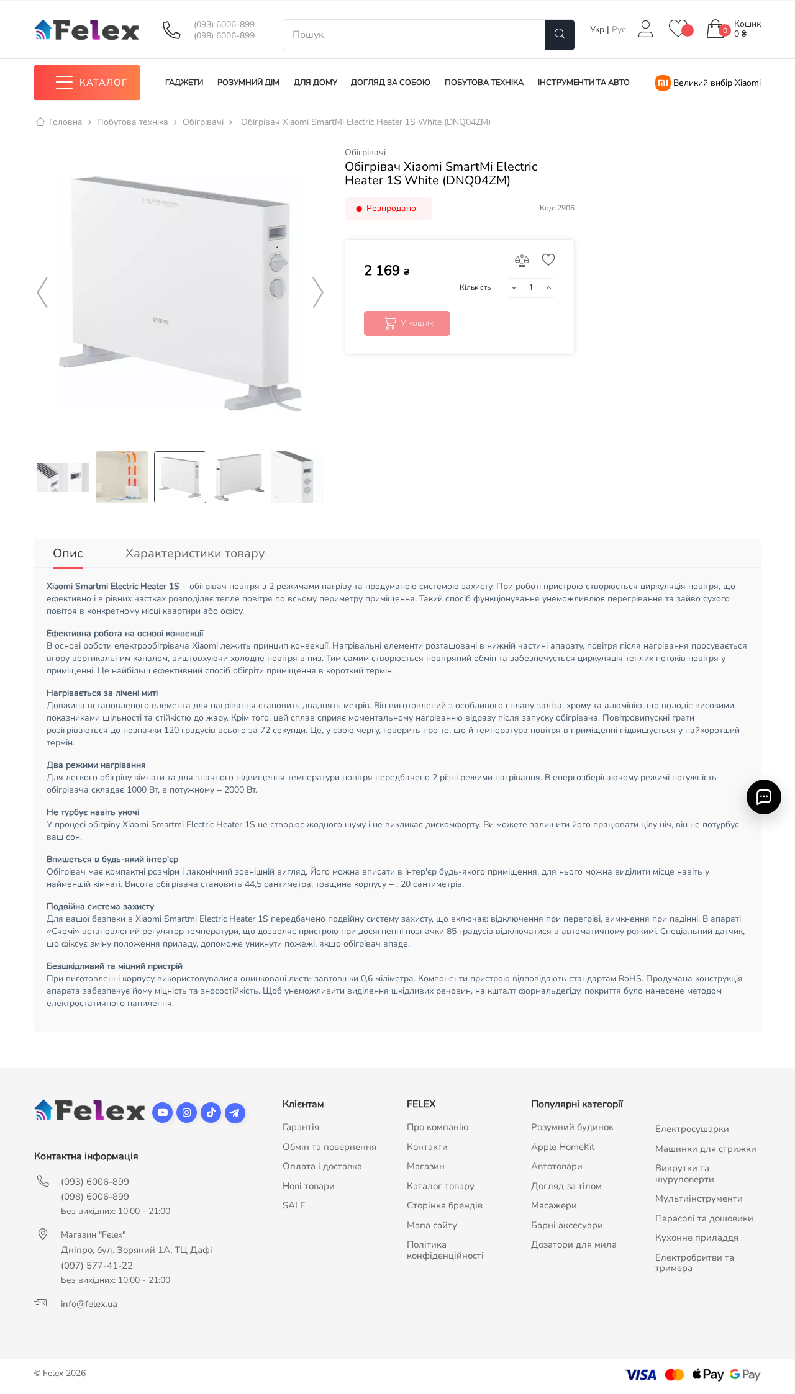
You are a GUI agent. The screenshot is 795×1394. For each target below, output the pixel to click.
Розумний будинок (572, 1127)
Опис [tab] (68, 553)
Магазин (426, 1166)
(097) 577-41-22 (97, 1265)
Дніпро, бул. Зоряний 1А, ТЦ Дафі (136, 1250)
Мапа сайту (432, 1225)
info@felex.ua (89, 1304)
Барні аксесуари (567, 1225)
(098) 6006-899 (224, 36)
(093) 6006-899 (224, 24)
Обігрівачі (365, 152)
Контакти (427, 1147)
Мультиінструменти (699, 1198)
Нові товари (309, 1186)
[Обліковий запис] (645, 29)
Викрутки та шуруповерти (684, 1173)
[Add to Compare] (522, 261)
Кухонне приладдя (696, 1237)
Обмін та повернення (329, 1147)
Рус (619, 29)
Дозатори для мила (574, 1244)
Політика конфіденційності (445, 1250)
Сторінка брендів (445, 1205)
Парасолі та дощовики (704, 1218)
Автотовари (557, 1166)
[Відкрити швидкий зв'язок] (763, 796)
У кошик (417, 323)
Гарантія (301, 1127)
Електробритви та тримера (694, 1263)
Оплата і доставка (322, 1166)
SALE (294, 1205)
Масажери (554, 1205)
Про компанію (438, 1127)
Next (318, 293)
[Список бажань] (678, 29)
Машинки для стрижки (705, 1149)
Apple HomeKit (562, 1147)
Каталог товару (441, 1186)
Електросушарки (692, 1129)
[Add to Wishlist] (545, 261)
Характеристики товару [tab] (195, 553)
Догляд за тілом (566, 1186)
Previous (42, 293)
